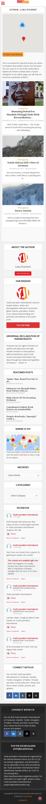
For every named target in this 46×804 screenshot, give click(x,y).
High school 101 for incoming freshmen (21, 398)
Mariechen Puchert (27, 120)
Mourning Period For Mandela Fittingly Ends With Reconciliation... (23, 114)
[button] (23, 39)
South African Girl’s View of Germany (23, 164)
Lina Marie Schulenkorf (17, 393)
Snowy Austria (23, 210)
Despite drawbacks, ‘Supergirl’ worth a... (21, 417)
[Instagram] (29, 695)
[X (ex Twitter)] (36, 695)
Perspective (23, 108)
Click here (23, 455)
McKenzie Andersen (16, 384)
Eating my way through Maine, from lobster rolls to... (21, 389)
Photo (13, 534)
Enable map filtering (13, 54)
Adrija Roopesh (14, 402)
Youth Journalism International (25, 514)
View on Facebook (12, 538)
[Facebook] (9, 695)
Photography (23, 160)
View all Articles (23, 273)
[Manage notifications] (40, 798)
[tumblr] (23, 695)
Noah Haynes (13, 412)
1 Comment (24, 214)
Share (23, 538)
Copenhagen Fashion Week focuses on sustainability (19, 408)
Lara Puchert (39, 120)
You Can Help (23, 325)
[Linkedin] (16, 695)
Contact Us (23, 800)
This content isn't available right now (23, 560)
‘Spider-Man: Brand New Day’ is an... (22, 380)
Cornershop (27, 796)
